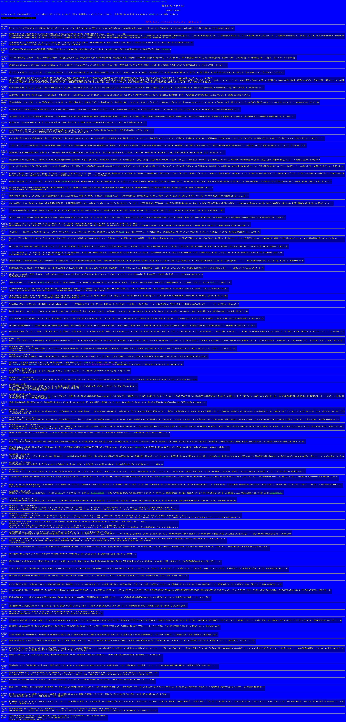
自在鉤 (109, 196)
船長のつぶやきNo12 (44, 1)
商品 (146, 348)
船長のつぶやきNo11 (57, 1)
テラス (53, 517)
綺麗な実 (44, 282)
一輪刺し (110, 49)
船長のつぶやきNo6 (118, 1)
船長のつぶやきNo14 (22, 1)
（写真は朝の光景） (276, 493)
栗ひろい (138, 447)
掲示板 (152, 14)
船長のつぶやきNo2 (151, 1)
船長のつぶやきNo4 (140, 1)
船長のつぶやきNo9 (82, 1)
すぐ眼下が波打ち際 (97, 493)
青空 (56, 432)
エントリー (132, 432)
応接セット (69, 515)
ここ (159, 14)
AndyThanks (165, 49)
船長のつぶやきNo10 (70, 1)
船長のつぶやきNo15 (10, 1)
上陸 (218, 456)
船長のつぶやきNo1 (161, 1)
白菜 (85, 362)
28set (17, 49)
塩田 (40, 509)
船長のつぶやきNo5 (130, 1)
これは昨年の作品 (49, 72)
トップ (2, 1)
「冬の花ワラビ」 (214, 282)
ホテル (60, 493)
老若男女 (73, 181)
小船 (70, 456)
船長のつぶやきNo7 (106, 1)
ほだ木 (122, 232)
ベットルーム (59, 515)
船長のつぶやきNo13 (33, 1)
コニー (15, 340)
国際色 (64, 181)
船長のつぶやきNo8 (94, 1)
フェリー (135, 507)
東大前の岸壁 (163, 476)
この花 (11, 318)
